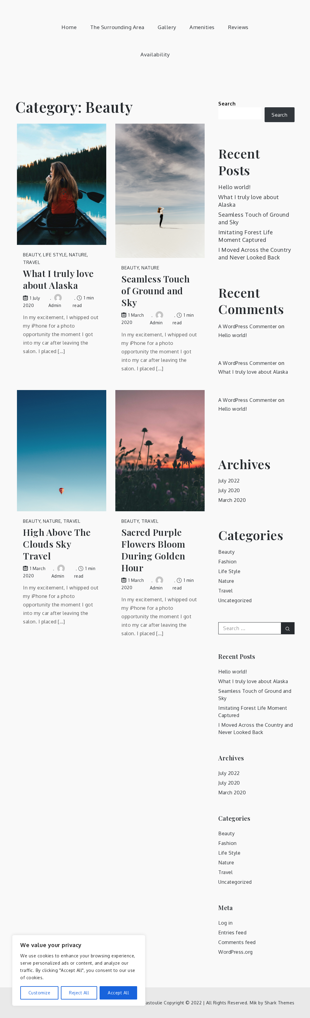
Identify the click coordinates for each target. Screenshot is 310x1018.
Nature (78, 255)
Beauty (32, 255)
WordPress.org (235, 952)
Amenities (202, 27)
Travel (31, 262)
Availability (155, 54)
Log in (225, 923)
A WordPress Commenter (247, 326)
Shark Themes (280, 1002)
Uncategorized (235, 600)
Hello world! (234, 187)
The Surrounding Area (117, 27)
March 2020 (232, 500)
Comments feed (237, 942)
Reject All (79, 992)
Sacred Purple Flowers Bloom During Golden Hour (153, 550)
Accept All (118, 992)
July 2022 (229, 481)
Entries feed (232, 933)
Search (227, 104)
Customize (39, 992)
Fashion (227, 562)
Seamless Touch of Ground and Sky (155, 291)
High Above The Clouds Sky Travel (57, 544)
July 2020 (229, 490)
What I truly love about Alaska (58, 279)
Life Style (55, 255)
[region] (78, 970)
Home (69, 27)
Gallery (167, 27)
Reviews (238, 27)
